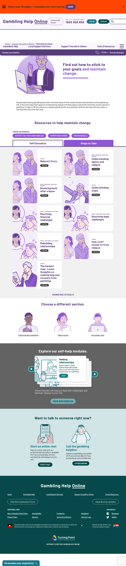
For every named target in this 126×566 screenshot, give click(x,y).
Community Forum (55, 21)
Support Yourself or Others (23, 44)
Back (31, 369)
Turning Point (63, 537)
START (63, 376)
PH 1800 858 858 (81, 463)
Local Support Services (54, 494)
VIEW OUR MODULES (63, 401)
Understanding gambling (28, 335)
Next (94, 374)
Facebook (115, 514)
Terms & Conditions (64, 517)
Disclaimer (85, 514)
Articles (112, 502)
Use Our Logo (86, 517)
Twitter (114, 517)
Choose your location (11, 52)
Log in (91, 21)
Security (35, 517)
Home (7, 44)
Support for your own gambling (29, 136)
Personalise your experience (19, 563)
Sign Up (104, 21)
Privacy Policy (12, 517)
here (70, 6)
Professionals (80, 136)
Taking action (63, 335)
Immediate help (97, 335)
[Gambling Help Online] (25, 21)
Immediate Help (29, 494)
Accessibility (36, 514)
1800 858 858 (75, 22)
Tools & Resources (112, 494)
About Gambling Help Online (17, 514)
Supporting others (58, 136)
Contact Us (61, 514)
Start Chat (45, 465)
